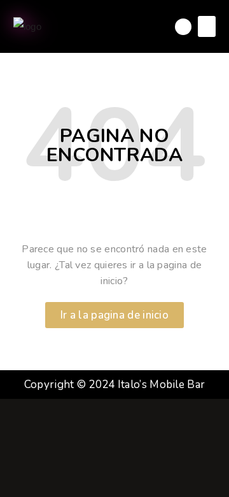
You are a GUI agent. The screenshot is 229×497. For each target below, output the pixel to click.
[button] (207, 26)
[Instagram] (183, 26)
